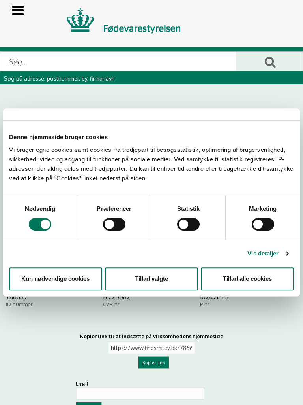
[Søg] (269, 61)
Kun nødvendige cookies (55, 278)
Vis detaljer (263, 253)
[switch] (114, 224)
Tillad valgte (151, 278)
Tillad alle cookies (247, 278)
